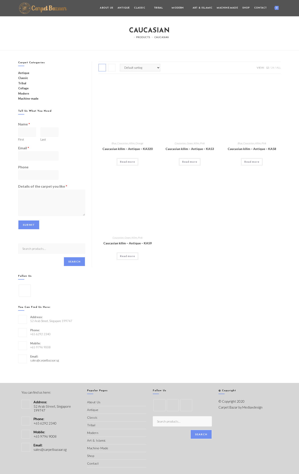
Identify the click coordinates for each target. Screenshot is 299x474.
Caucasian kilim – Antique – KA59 (127, 243)
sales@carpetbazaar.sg (44, 360)
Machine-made (28, 98)
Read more (127, 161)
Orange (139, 143)
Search (74, 261)
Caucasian (161, 37)
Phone (23, 167)
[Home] (131, 37)
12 (267, 67)
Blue (114, 143)
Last (43, 139)
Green (190, 143)
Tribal (22, 83)
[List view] (112, 67)
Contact (93, 463)
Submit (29, 224)
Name (24, 124)
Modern (92, 433)
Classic (92, 417)
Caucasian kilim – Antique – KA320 (127, 149)
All (278, 67)
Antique (92, 410)
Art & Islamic (96, 440)
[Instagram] (186, 405)
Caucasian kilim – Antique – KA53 (189, 149)
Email (23, 148)
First (21, 139)
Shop (90, 456)
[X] (159, 405)
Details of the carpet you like (42, 186)
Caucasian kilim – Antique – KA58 (252, 149)
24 (272, 67)
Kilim (132, 143)
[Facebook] (25, 291)
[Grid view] (102, 67)
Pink (202, 143)
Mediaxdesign (252, 407)
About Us (94, 402)
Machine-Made (97, 448)
